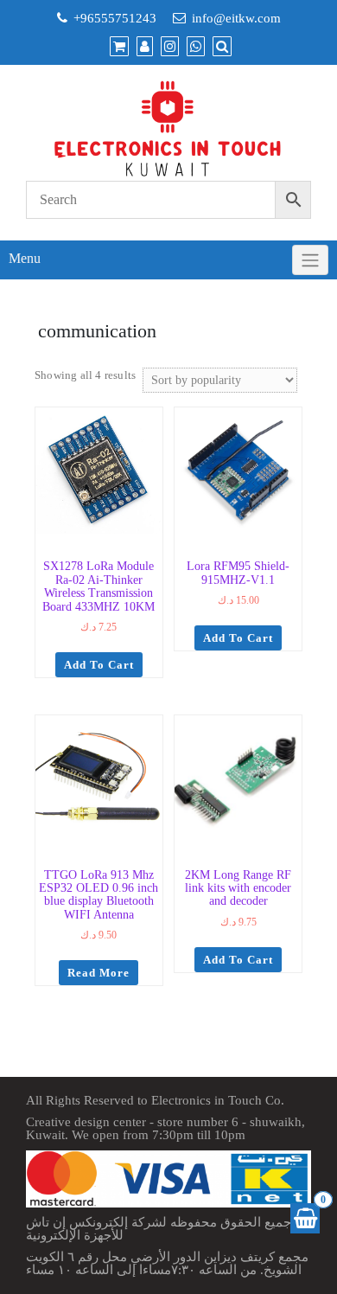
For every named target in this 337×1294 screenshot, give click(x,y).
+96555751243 (114, 18)
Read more (98, 972)
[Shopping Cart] (305, 1218)
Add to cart (99, 664)
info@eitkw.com (236, 18)
